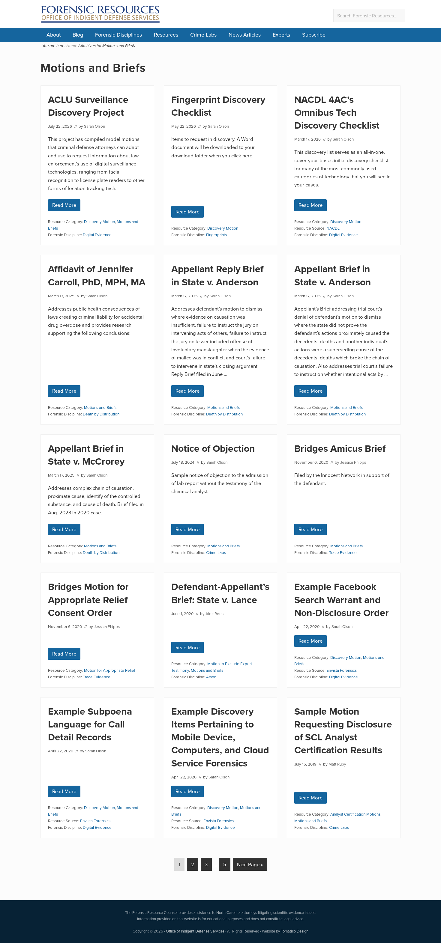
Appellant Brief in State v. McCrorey (86, 454)
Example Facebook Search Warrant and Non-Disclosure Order (341, 599)
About (53, 34)
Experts (281, 34)
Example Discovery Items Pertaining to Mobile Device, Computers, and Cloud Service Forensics (220, 737)
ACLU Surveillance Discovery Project (88, 105)
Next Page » (250, 866)
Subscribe (314, 34)
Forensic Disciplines (118, 34)
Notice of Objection (213, 448)
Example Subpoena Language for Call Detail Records (90, 724)
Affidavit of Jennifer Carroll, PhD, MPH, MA (97, 275)
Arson (211, 677)
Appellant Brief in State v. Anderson (332, 275)
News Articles (245, 34)
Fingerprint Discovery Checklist (218, 105)
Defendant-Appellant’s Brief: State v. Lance (220, 592)
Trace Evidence (343, 552)
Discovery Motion (99, 221)
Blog (78, 34)
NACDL (333, 228)
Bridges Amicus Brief (340, 448)
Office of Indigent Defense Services (195, 931)
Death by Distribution (101, 414)
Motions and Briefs (100, 407)
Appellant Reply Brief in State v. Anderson (217, 275)
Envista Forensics (341, 670)
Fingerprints (216, 234)
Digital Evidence (97, 234)
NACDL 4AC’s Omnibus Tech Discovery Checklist (337, 112)
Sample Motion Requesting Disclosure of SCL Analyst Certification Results (343, 730)
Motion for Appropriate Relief (109, 670)
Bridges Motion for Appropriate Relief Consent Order (88, 599)
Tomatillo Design (294, 931)
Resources (166, 34)
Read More (64, 206)
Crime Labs (203, 34)
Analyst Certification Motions (355, 814)
